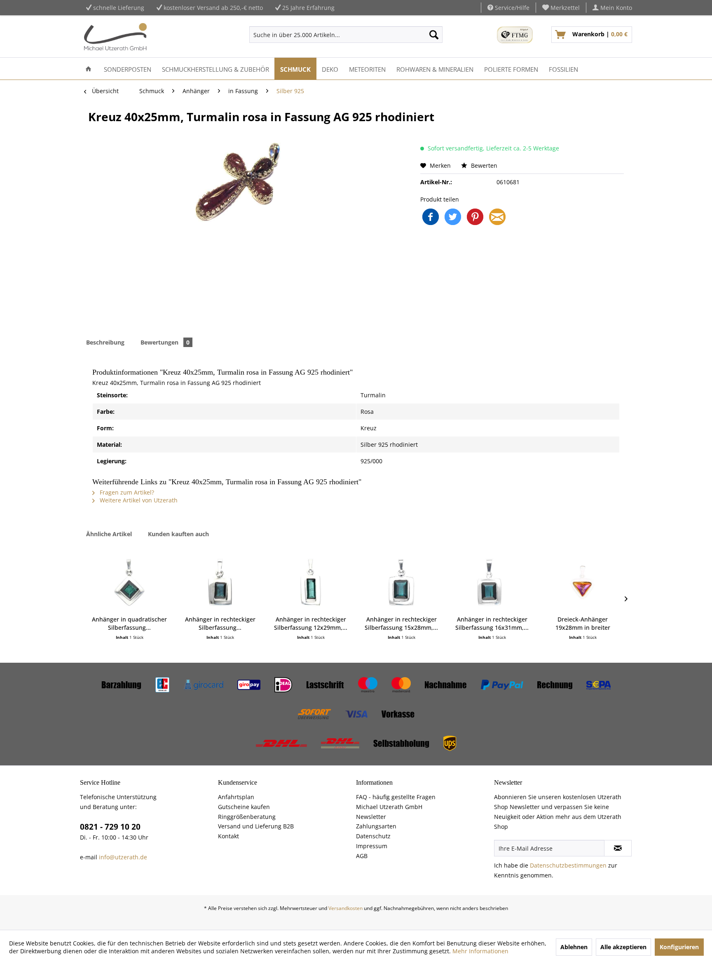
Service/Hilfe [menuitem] (511, 8)
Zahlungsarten (376, 826)
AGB (362, 856)
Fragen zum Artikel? (126, 492)
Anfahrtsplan (236, 797)
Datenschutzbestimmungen (568, 865)
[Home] (88, 69)
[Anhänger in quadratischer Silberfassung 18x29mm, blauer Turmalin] (129, 582)
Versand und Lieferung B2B (256, 826)
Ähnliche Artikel (109, 534)
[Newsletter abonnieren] (618, 848)
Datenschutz (373, 836)
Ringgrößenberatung (247, 817)
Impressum (371, 846)
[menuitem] (561, 7)
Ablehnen (574, 947)
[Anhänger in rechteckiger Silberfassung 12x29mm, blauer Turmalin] (311, 582)
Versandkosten (345, 908)
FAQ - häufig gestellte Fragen (396, 797)
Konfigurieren (679, 947)
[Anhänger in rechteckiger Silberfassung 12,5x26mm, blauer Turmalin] (220, 582)
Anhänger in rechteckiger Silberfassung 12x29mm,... (310, 623)
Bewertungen (165, 342)
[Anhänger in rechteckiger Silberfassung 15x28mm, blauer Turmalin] (401, 582)
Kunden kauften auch (178, 534)
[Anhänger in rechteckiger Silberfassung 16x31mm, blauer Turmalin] (492, 582)
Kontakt (228, 836)
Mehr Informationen (480, 951)
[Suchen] (434, 34)
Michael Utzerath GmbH (389, 807)
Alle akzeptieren (623, 947)
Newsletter (371, 817)
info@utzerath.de (123, 857)
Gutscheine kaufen (244, 807)
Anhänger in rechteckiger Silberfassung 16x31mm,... (492, 623)
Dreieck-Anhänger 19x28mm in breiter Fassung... (582, 623)
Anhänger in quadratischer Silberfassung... (129, 623)
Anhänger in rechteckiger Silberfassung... (220, 623)
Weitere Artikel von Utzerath (138, 500)
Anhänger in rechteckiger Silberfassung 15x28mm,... (401, 623)
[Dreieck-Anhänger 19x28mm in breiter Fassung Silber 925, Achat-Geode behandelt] (582, 582)
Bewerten (483, 165)
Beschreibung (105, 342)
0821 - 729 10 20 (110, 826)
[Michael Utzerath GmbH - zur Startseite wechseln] (115, 36)
